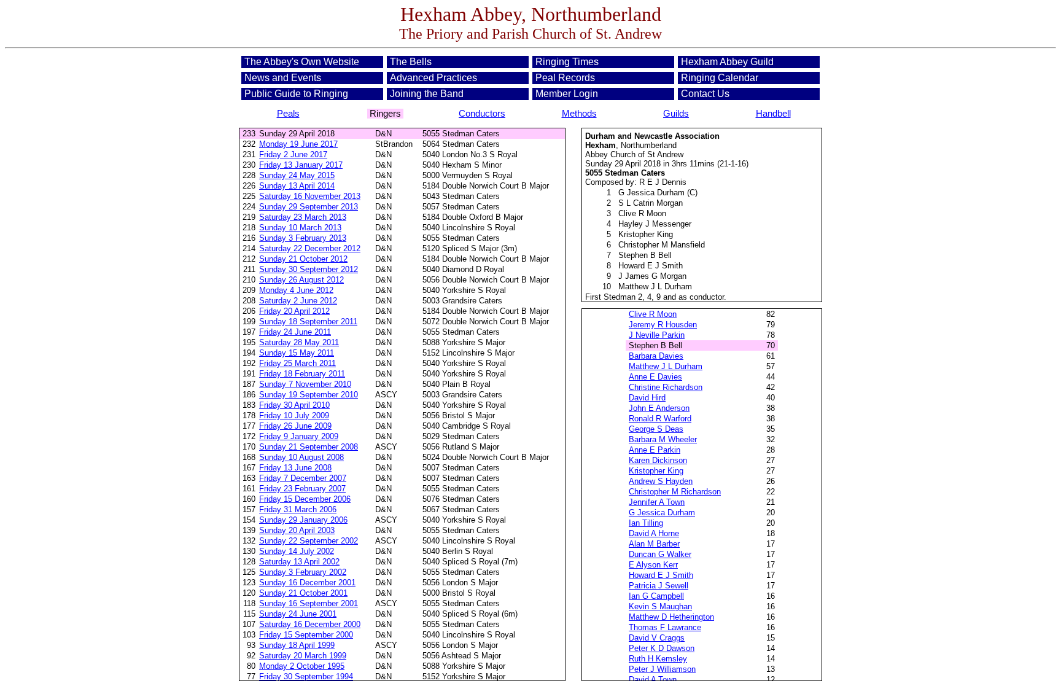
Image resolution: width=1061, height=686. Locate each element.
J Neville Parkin (657, 335)
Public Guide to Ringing (296, 93)
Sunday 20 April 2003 (297, 530)
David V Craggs (657, 637)
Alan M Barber (654, 543)
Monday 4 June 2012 (296, 290)
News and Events (282, 77)
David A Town (653, 679)
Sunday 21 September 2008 (308, 446)
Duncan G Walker (660, 554)
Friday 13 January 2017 (301, 165)
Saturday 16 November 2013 (309, 196)
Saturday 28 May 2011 (299, 342)
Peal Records (565, 77)
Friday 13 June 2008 (295, 467)
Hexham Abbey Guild (727, 62)
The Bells (411, 62)
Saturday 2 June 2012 (298, 300)
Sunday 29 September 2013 (308, 206)
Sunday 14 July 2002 (296, 551)
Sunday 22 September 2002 (308, 540)
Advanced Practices (433, 77)
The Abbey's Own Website (301, 62)
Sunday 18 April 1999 (297, 645)
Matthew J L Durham (655, 286)
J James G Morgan (652, 276)
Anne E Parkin (654, 449)
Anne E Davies (655, 376)
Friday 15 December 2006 (305, 499)
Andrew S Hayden (661, 481)
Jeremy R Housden (663, 324)
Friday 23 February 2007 (302, 488)
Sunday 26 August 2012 (301, 279)
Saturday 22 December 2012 (309, 248)
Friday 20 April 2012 (294, 311)
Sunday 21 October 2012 (303, 258)
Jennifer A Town (657, 502)
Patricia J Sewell (658, 585)
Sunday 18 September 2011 (308, 321)
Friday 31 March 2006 (297, 509)
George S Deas (656, 429)
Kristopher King (645, 234)
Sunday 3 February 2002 (302, 572)
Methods (579, 114)
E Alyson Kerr (653, 564)
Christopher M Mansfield (661, 244)
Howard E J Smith (650, 265)
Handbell (773, 114)
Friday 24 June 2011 (295, 332)
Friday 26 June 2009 (295, 426)
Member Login (566, 93)
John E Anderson (659, 408)
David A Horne (654, 533)
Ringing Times (567, 62)
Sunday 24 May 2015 (297, 175)
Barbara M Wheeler (663, 439)
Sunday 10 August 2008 (301, 457)
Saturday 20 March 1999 (302, 655)
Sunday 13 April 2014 (297, 185)
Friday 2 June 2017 (293, 154)
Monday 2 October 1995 (301, 666)
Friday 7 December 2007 (302, 478)
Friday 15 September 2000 (306, 634)
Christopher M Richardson (675, 491)
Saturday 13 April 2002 (299, 561)
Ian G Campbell (656, 596)
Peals (288, 114)
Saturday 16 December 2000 (309, 624)
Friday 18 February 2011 (302, 373)
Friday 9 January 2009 (298, 436)
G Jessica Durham (651, 192)
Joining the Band (427, 93)
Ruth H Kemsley (658, 658)
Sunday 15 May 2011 (296, 352)
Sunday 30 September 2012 (308, 269)
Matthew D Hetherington (671, 617)
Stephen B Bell (645, 255)
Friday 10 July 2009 (294, 415)
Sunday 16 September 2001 (308, 603)
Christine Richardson (665, 387)
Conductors (482, 114)
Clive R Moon (642, 213)
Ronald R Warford (660, 418)
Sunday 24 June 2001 (297, 613)
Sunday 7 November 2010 (305, 384)
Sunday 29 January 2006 (303, 519)
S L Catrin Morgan (650, 203)
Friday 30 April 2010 (294, 405)
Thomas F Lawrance (665, 627)
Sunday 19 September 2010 (308, 394)
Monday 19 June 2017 (298, 144)
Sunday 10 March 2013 (300, 227)
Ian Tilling (646, 523)
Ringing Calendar (719, 77)
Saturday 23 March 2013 (302, 217)
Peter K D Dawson (661, 648)
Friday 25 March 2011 (297, 363)
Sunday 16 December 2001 (307, 582)
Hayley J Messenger (654, 223)
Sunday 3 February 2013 (302, 238)
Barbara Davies (656, 356)
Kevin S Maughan (660, 606)
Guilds (676, 114)
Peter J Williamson (662, 669)
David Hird (647, 397)
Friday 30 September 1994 (306, 676)
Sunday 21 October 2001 (303, 593)
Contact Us (705, 93)
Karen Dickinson (658, 460)
